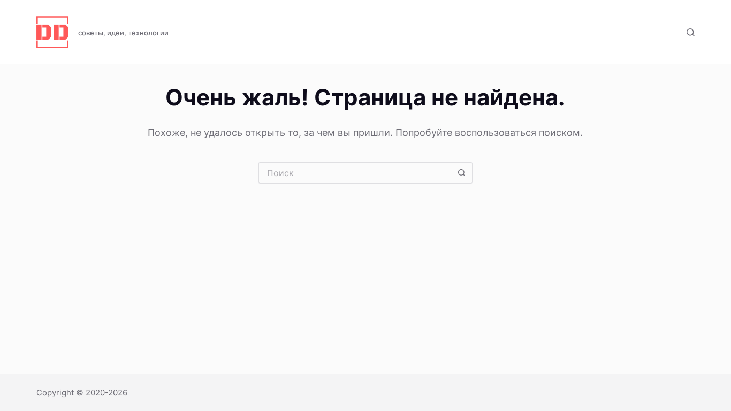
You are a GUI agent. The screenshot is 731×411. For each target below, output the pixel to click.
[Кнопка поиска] (462, 173)
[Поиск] (691, 32)
